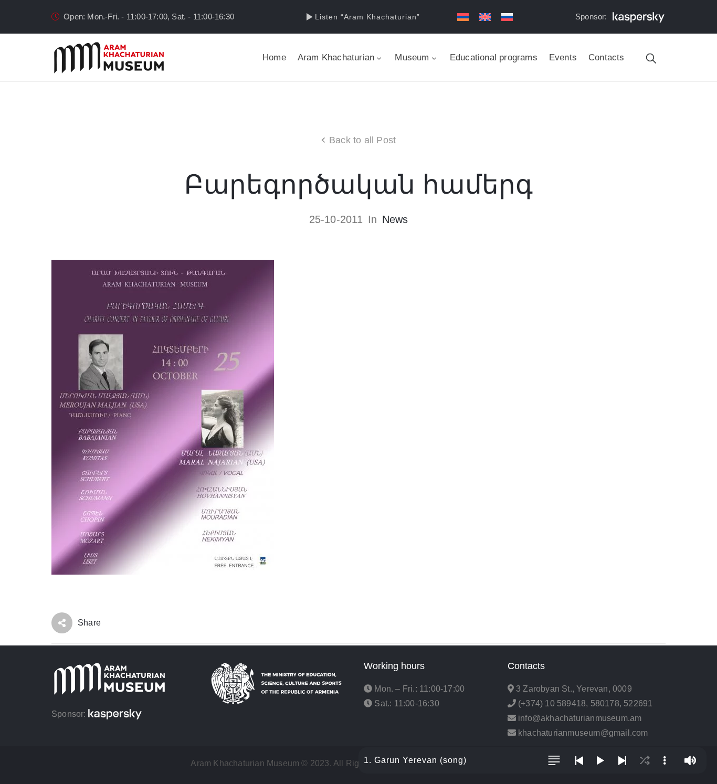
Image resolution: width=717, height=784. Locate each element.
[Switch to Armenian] (463, 17)
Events (563, 57)
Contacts (606, 57)
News (395, 219)
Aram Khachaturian (336, 57)
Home (274, 57)
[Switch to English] (485, 17)
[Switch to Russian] (507, 17)
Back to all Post (362, 140)
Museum (412, 57)
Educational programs (493, 57)
